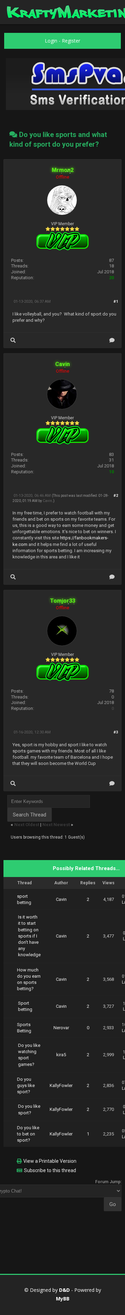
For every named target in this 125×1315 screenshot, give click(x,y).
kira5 (61, 1054)
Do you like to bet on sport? (28, 1134)
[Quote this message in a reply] (112, 340)
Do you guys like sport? (26, 1085)
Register (71, 40)
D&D (64, 1290)
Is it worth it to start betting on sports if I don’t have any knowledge (29, 935)
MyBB (62, 1298)
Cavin (47, 501)
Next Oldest (26, 824)
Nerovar (61, 1027)
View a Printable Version (49, 1161)
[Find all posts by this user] (13, 340)
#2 (116, 495)
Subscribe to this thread (50, 1170)
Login (51, 40)
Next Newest (56, 824)
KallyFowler (61, 1085)
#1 (116, 301)
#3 (116, 732)
